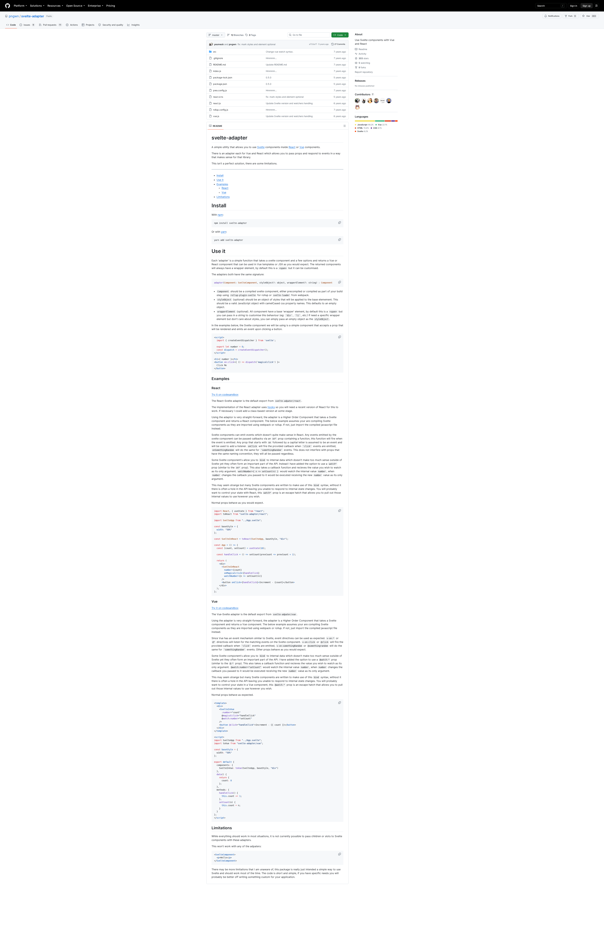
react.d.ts (218, 96)
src (214, 51)
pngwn (14, 16)
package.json (220, 84)
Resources (54, 5)
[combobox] (310, 35)
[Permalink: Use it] (209, 251)
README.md (219, 64)
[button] (340, 222)
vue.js (216, 116)
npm (220, 214)
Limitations (223, 196)
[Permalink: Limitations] (209, 828)
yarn (223, 231)
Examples (222, 184)
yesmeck (219, 44)
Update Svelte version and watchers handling (289, 103)
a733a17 (313, 44)
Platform (19, 5)
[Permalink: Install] (209, 205)
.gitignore (218, 58)
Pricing (110, 5)
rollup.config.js (220, 109)
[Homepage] (7, 5)
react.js (217, 103)
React (292, 147)
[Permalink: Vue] (209, 601)
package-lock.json (222, 77)
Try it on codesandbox (225, 394)
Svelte (261, 147)
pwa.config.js (220, 90)
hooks (271, 407)
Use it (220, 179)
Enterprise (94, 5)
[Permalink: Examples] (209, 378)
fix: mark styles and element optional (256, 44)
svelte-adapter (32, 16)
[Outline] (344, 125)
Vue (301, 147)
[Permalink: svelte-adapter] (209, 138)
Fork (572, 16)
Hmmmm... (271, 58)
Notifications (553, 16)
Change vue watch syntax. (279, 51)
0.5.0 (268, 77)
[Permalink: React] (209, 388)
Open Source (74, 5)
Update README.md (276, 64)
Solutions (36, 5)
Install (220, 175)
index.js (217, 71)
